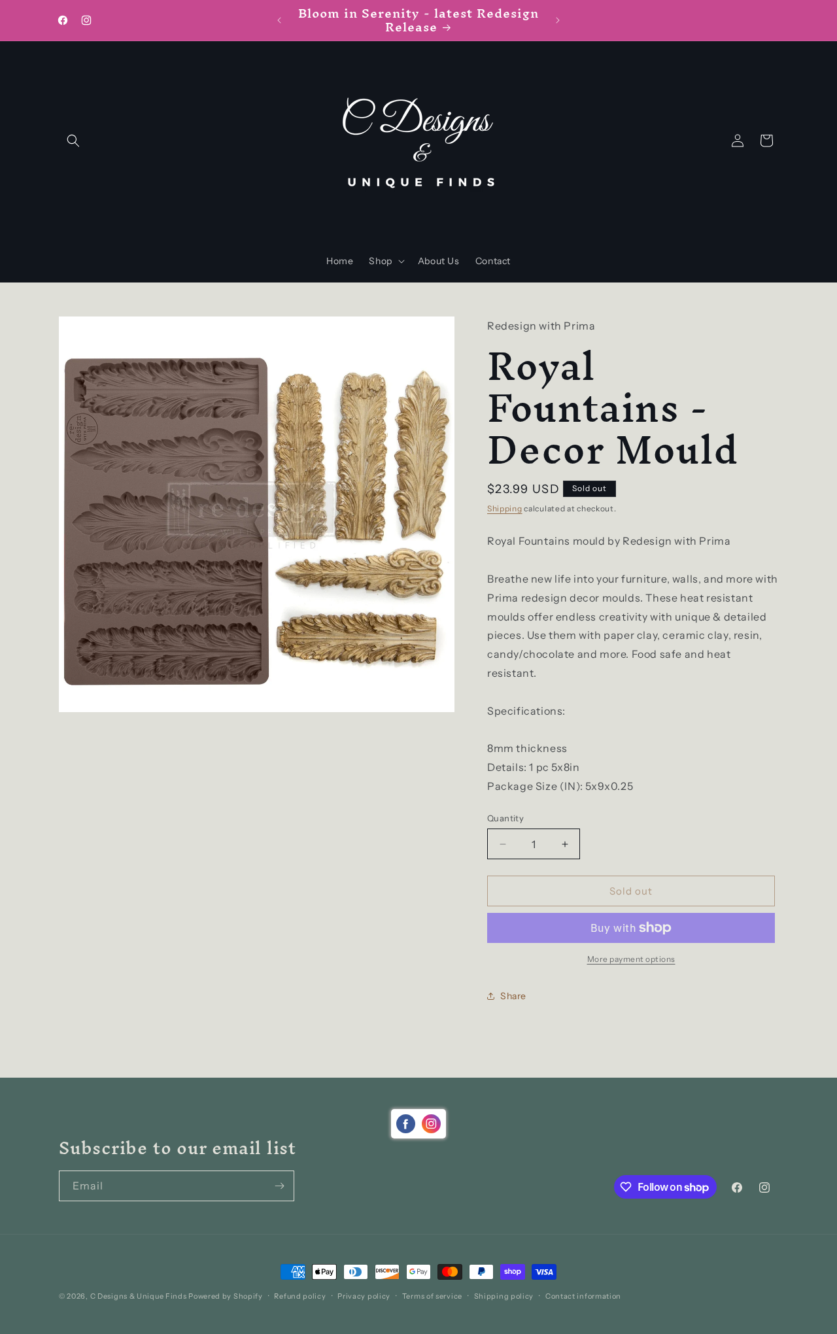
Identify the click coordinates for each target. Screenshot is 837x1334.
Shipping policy (504, 1296)
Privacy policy (363, 1296)
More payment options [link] (631, 959)
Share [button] (513, 996)
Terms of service (432, 1296)
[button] (73, 140)
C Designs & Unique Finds (138, 1296)
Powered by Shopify (225, 1296)
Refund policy (300, 1296)
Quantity (505, 818)
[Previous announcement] (279, 20)
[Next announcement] (557, 20)
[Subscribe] (279, 1186)
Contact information (583, 1296)
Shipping (504, 508)
